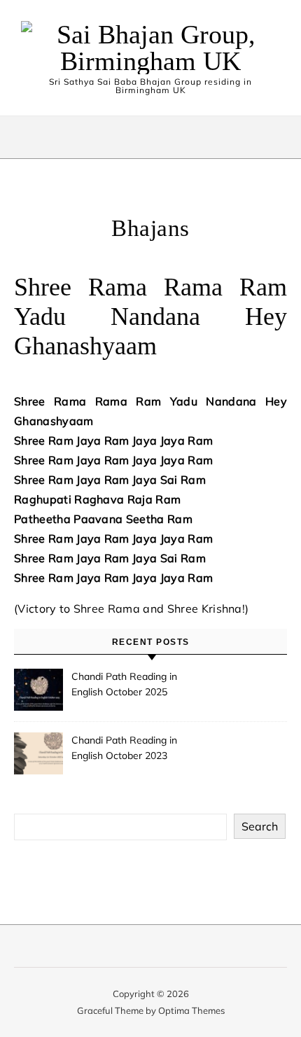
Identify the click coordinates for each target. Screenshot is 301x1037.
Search (259, 826)
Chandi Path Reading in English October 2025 (124, 684)
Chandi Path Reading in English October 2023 (124, 748)
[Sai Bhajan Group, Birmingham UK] (150, 47)
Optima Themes (191, 1010)
